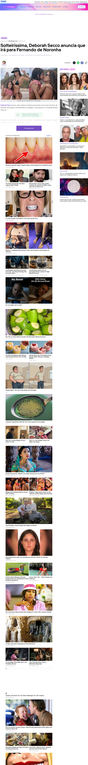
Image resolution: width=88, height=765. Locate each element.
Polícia (50, 1)
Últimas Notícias (83, 1)
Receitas (66, 1)
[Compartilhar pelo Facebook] (82, 62)
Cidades (46, 1)
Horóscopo (47, 7)
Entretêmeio (37, 1)
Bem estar (31, 7)
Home (36, 14)
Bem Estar (54, 1)
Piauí (69, 1)
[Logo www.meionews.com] (3, 1)
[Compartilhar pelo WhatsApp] (78, 62)
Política (42, 1)
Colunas (77, 1)
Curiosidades (60, 1)
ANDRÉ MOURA (57, 7)
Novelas (38, 7)
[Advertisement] (44, 26)
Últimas (65, 7)
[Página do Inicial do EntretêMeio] (9, 6)
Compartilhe (68, 62)
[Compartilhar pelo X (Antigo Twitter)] (74, 62)
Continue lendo (29, 128)
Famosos (23, 7)
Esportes (73, 1)
